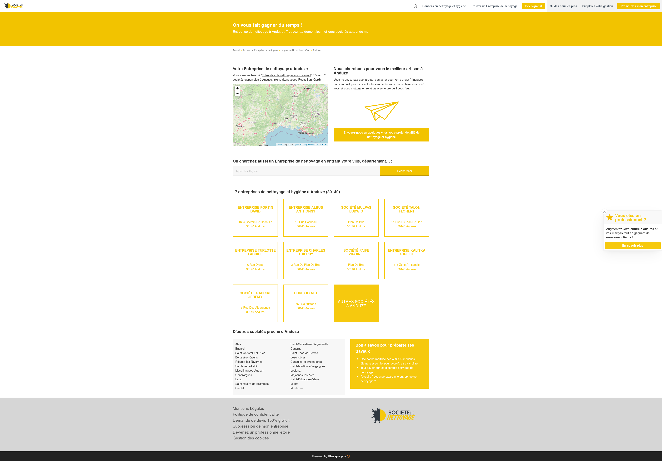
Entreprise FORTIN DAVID (255, 209)
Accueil (236, 50)
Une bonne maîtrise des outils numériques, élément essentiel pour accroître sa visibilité (389, 361)
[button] (444, 6)
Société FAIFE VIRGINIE (356, 252)
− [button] (237, 93)
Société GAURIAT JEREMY (255, 294)
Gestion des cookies (251, 438)
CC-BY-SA (323, 144)
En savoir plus (632, 245)
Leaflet (279, 144)
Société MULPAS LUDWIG (356, 209)
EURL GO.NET (306, 292)
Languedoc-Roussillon (292, 50)
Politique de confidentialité (256, 414)
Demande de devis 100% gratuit (261, 420)
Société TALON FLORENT (406, 209)
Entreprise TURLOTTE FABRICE (255, 252)
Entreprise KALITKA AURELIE (406, 252)
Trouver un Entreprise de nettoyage (260, 50)
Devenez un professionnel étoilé (261, 432)
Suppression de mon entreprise (260, 426)
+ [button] (237, 88)
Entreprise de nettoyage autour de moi (286, 75)
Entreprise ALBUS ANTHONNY (306, 209)
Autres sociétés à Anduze (356, 303)
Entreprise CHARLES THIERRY (305, 252)
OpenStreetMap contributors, (306, 144)
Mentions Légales (248, 408)
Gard (307, 50)
